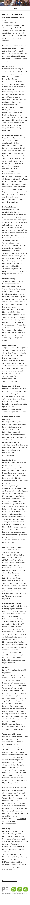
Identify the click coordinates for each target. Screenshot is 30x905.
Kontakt (22, 56)
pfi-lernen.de (21, 819)
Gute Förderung (12, 2)
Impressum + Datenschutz (9, 881)
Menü (15, 8)
